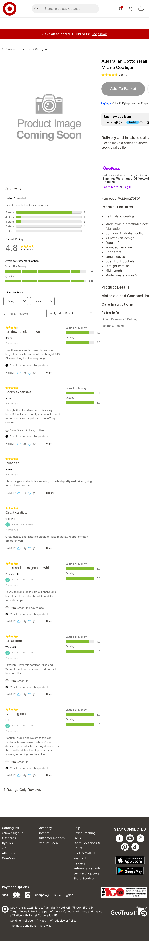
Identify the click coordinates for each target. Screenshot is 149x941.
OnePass (8, 858)
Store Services (84, 878)
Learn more (110, 187)
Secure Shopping (86, 873)
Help (76, 828)
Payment (79, 858)
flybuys (7, 843)
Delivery (79, 863)
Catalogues (10, 828)
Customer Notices (51, 838)
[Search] (36, 8)
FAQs (77, 838)
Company (45, 828)
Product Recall (48, 843)
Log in (127, 187)
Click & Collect (84, 853)
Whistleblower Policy (63, 920)
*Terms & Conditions (23, 925)
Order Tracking (84, 833)
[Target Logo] (9, 9)
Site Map (46, 925)
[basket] (141, 9)
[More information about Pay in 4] (141, 122)
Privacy (41, 920)
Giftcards (9, 838)
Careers (43, 833)
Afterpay (8, 853)
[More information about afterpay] (120, 122)
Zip (4, 848)
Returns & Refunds (87, 868)
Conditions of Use (21, 920)
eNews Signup (12, 833)
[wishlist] (131, 8)
